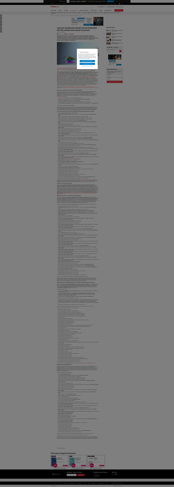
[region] (87, 59)
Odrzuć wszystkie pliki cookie (87, 63)
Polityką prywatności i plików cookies (85, 58)
